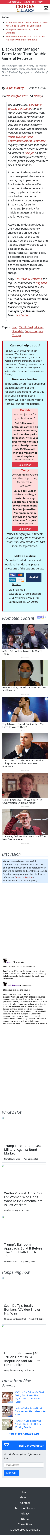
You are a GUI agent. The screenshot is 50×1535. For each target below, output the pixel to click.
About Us (25, 1497)
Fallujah (29, 153)
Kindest (16, 584)
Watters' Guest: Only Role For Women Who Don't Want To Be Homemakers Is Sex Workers (23, 1199)
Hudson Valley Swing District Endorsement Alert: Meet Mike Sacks (30, 1411)
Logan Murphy (15, 88)
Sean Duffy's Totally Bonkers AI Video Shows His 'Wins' (22, 1309)
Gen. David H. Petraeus (28, 279)
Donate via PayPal (33, 577)
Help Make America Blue (24, 1434)
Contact (25, 1503)
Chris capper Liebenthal (15, 1318)
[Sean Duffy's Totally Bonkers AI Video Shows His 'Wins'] (24, 1289)
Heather (7, 1210)
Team (25, 1492)
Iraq (14, 327)
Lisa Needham (10, 1261)
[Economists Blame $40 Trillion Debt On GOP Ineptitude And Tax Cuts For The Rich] (24, 1337)
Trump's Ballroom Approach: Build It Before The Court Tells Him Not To (23, 1250)
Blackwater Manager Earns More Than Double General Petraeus (24, 53)
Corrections (25, 1524)
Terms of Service (23, 877)
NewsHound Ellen (12, 1158)
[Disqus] (25, 990)
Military (38, 327)
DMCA (25, 1519)
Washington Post (16, 96)
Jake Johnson (10, 1370)
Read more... (23, 315)
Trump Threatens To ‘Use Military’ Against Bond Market (23, 1149)
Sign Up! (11, 1472)
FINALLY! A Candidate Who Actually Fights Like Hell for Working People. (28, 1424)
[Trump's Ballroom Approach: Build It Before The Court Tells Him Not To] (24, 1228)
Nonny (38, 96)
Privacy (25, 1513)
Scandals (17, 331)
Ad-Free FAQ (37, 542)
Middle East (26, 327)
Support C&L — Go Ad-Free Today (25, 1)
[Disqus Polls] (25, 919)
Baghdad (41, 283)
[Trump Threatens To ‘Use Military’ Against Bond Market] (24, 1129)
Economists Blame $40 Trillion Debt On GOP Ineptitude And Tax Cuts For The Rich (22, 1359)
